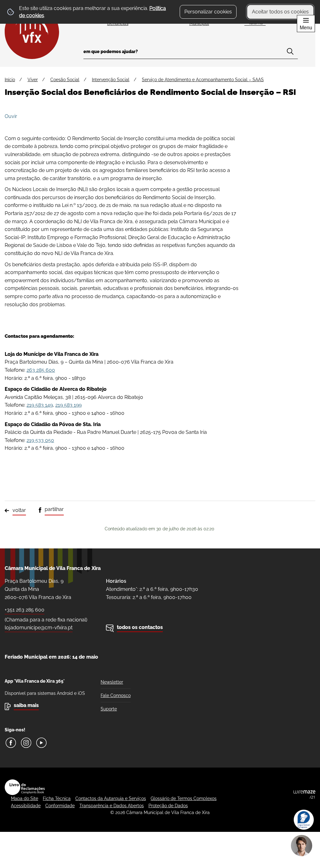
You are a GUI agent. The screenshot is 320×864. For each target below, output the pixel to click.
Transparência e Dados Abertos (111, 805)
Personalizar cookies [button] (208, 12)
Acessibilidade (26, 805)
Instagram (26, 742)
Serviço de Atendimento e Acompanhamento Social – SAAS (203, 79)
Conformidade (60, 805)
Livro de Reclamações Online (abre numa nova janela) (25, 787)
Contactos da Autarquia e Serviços (110, 798)
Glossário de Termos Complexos (184, 798)
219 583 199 (68, 405)
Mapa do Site (24, 798)
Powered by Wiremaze (304, 794)
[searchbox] (190, 53)
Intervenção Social (110, 79)
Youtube (41, 742)
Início (10, 79)
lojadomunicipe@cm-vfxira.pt (38, 628)
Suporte (109, 708)
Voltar (19, 510)
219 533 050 (40, 440)
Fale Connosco (116, 695)
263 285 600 (41, 370)
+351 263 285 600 (24, 610)
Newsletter (112, 682)
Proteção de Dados (168, 805)
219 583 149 (40, 405)
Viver (33, 79)
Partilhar (54, 509)
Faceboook (10, 742)
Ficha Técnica (57, 798)
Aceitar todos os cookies (280, 12)
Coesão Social (64, 79)
